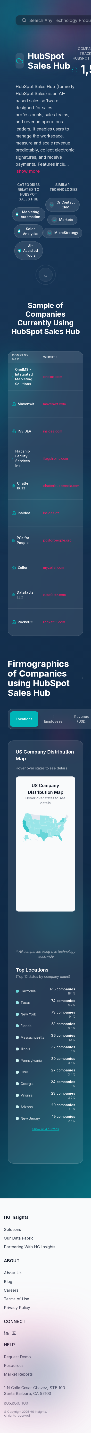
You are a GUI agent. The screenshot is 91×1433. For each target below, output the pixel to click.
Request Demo (17, 1356)
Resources (14, 1365)
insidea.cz (51, 513)
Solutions (12, 1229)
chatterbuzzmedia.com (61, 486)
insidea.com (52, 431)
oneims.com (52, 377)
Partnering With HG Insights (29, 1246)
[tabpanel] (45, 952)
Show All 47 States (45, 1129)
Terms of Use (16, 1298)
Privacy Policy (17, 1307)
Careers (11, 1290)
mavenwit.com (54, 404)
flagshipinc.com (55, 458)
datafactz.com (54, 595)
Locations (24, 719)
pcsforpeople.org (57, 540)
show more (28, 171)
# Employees (53, 718)
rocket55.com (54, 622)
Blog (8, 1281)
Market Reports (18, 1374)
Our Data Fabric (18, 1238)
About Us (13, 1272)
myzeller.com (53, 567)
